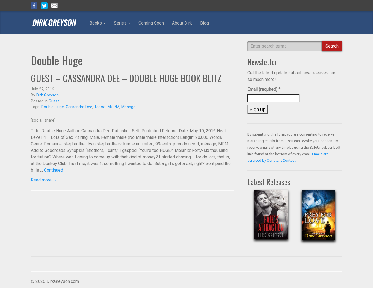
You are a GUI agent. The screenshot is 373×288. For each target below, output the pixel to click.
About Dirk (182, 23)
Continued (53, 170)
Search (332, 46)
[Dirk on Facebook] (34, 5)
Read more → (44, 180)
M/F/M (113, 107)
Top (360, 275)
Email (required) (263, 89)
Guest (54, 101)
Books (96, 23)
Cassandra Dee (79, 107)
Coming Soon (151, 23)
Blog (204, 23)
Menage (128, 107)
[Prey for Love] (318, 219)
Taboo (100, 107)
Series (121, 23)
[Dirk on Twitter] (44, 5)
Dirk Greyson (47, 95)
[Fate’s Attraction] (271, 218)
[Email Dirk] (54, 5)
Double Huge (52, 107)
